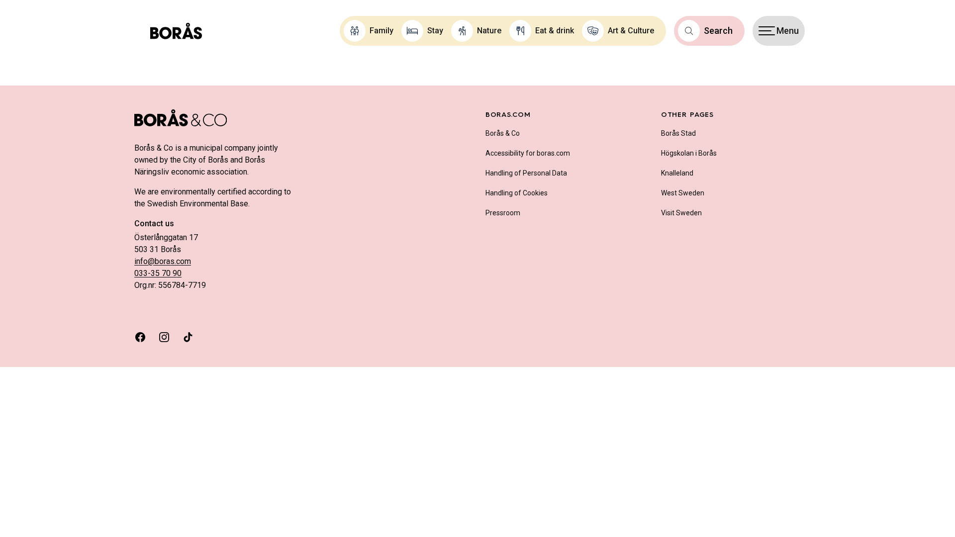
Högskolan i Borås (689, 153)
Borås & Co (502, 133)
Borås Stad (678, 133)
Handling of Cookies (516, 193)
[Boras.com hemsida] (176, 30)
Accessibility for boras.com (527, 153)
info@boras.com (162, 261)
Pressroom (502, 213)
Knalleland (677, 173)
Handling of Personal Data (526, 173)
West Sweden (682, 193)
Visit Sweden (681, 213)
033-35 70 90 (158, 273)
